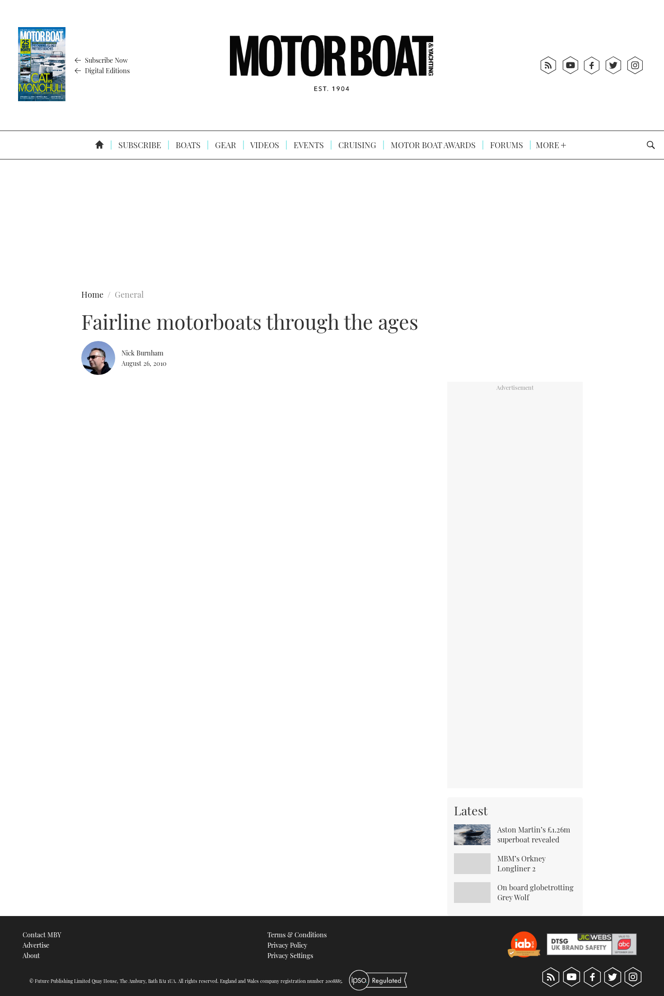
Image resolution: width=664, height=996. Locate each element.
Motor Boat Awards (432, 145)
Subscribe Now (105, 60)
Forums (505, 145)
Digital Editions (106, 70)
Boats (187, 145)
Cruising (356, 145)
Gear (224, 145)
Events (308, 145)
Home (92, 294)
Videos (264, 145)
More (548, 145)
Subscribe (139, 145)
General (129, 294)
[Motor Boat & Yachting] (331, 65)
